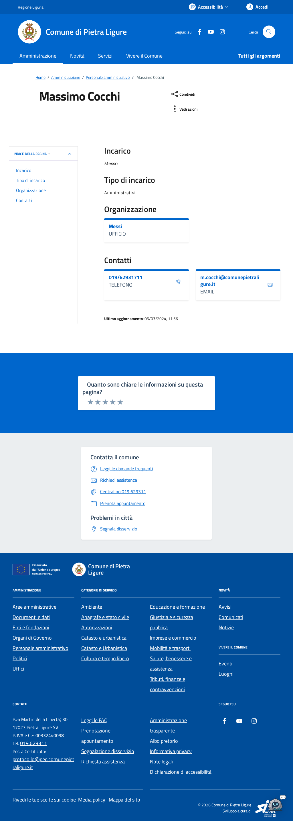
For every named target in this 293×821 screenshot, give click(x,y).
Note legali (161, 761)
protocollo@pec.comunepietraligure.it (43, 763)
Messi (115, 226)
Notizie (226, 627)
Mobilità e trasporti (170, 648)
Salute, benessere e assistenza (171, 664)
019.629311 (33, 743)
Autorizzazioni (96, 627)
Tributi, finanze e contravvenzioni (167, 684)
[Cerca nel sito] (269, 32)
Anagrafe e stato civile (105, 617)
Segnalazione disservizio (107, 751)
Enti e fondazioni (31, 627)
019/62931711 (125, 277)
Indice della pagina (30, 153)
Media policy (91, 800)
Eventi (225, 663)
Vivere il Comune (144, 56)
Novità (77, 56)
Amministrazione (37, 56)
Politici (20, 658)
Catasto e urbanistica (103, 638)
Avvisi (225, 607)
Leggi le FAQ (94, 720)
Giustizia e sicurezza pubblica (171, 622)
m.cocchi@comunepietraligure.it (229, 280)
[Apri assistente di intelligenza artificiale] (275, 803)
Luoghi (226, 674)
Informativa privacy (171, 751)
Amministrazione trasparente (168, 725)
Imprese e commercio (173, 638)
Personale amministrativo (40, 648)
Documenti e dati (31, 617)
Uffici (18, 669)
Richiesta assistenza (103, 761)
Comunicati (231, 617)
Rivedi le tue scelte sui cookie (44, 800)
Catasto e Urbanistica (104, 648)
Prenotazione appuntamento (97, 736)
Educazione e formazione (177, 607)
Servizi (105, 56)
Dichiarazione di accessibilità (180, 772)
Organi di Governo (32, 638)
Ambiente (91, 607)
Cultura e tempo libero (105, 658)
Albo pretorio (164, 741)
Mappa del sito (124, 800)
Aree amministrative (34, 607)
